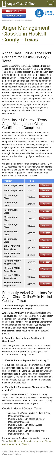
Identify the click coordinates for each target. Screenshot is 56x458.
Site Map (44, 451)
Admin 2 (18, 454)
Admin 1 (11, 454)
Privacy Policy (35, 451)
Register (46, 185)
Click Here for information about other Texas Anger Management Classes (26, 443)
